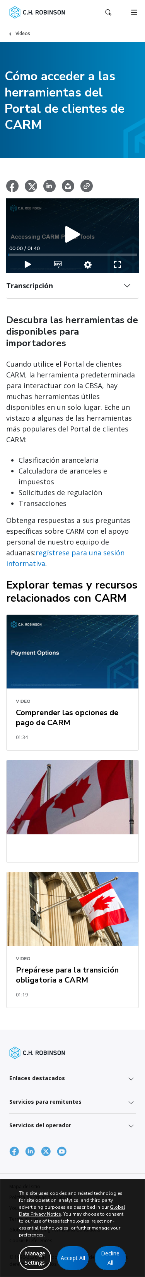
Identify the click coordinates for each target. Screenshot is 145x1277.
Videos (22, 33)
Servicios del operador (40, 1125)
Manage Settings (35, 1258)
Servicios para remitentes (45, 1101)
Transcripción (29, 285)
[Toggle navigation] (134, 12)
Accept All (73, 1258)
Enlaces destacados (37, 1078)
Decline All (110, 1258)
